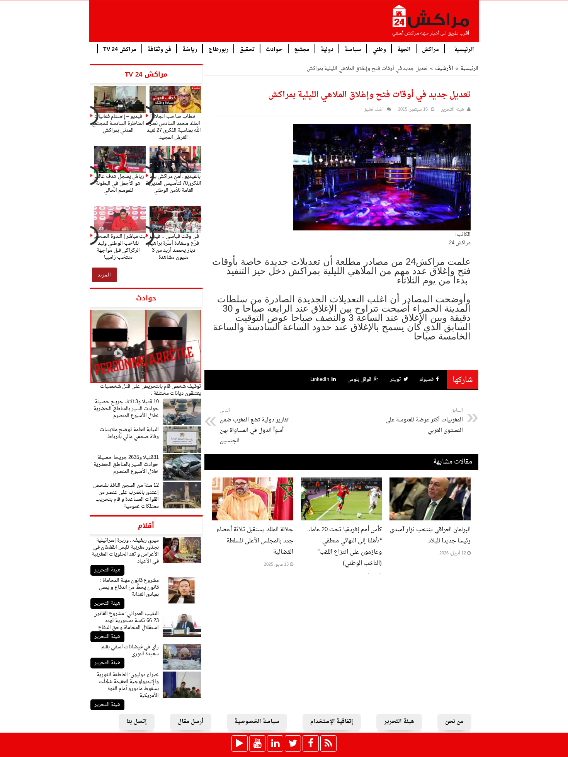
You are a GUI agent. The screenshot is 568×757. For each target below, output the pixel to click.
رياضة (189, 48)
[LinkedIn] (275, 743)
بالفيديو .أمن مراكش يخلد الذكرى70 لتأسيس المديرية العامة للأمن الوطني (173, 183)
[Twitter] (293, 743)
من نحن (454, 721)
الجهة (404, 48)
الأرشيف (444, 68)
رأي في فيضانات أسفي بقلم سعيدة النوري (130, 650)
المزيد (104, 275)
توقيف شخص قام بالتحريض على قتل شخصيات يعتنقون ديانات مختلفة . (150, 390)
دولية (327, 48)
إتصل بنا (136, 721)
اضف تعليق (374, 110)
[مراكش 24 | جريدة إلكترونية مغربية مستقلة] (431, 23)
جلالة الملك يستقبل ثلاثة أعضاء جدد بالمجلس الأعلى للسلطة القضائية (254, 541)
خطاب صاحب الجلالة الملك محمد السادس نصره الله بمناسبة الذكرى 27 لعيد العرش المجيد (174, 127)
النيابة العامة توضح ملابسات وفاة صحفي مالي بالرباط (129, 433)
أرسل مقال (191, 721)
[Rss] (328, 743)
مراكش (430, 48)
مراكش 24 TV (119, 48)
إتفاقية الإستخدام (331, 721)
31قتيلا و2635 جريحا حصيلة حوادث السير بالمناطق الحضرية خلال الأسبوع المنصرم (126, 464)
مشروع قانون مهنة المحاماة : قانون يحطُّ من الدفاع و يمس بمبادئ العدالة (129, 587)
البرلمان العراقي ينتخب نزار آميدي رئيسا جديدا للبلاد (430, 535)
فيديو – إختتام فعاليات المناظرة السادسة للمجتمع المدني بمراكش (118, 123)
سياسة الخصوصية (257, 721)
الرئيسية (464, 48)
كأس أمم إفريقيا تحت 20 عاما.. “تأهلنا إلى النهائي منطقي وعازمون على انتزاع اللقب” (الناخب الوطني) (344, 546)
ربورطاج (218, 48)
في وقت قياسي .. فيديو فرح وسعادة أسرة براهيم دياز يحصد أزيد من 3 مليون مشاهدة (173, 247)
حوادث (274, 48)
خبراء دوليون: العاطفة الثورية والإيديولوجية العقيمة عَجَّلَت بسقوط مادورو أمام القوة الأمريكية (128, 685)
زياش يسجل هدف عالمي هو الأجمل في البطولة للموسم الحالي (118, 183)
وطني (379, 48)
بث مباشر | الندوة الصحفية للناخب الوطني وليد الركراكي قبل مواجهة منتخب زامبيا (118, 247)
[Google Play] (239, 743)
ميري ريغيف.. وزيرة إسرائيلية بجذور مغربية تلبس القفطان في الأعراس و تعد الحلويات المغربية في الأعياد (125, 550)
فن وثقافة (159, 48)
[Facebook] (311, 743)
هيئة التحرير (107, 570)
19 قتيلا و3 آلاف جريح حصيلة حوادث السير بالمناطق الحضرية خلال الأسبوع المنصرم (126, 409)
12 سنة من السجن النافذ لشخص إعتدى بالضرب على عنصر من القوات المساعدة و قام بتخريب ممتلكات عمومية (126, 496)
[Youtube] (257, 743)
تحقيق (247, 48)
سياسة (353, 48)
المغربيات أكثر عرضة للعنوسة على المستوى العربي (424, 421)
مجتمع (302, 48)
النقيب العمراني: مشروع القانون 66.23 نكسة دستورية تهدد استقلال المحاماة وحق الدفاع (126, 621)
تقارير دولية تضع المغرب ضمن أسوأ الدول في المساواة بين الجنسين (254, 426)
